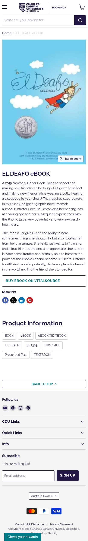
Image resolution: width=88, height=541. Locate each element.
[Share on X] (13, 300)
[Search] (80, 20)
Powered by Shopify (44, 533)
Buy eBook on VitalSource (33, 281)
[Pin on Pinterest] (29, 300)
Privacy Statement (61, 524)
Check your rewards (22, 537)
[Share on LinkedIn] (21, 300)
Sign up (67, 475)
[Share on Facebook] (5, 300)
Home (6, 33)
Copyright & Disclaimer (30, 524)
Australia (42, 496)
